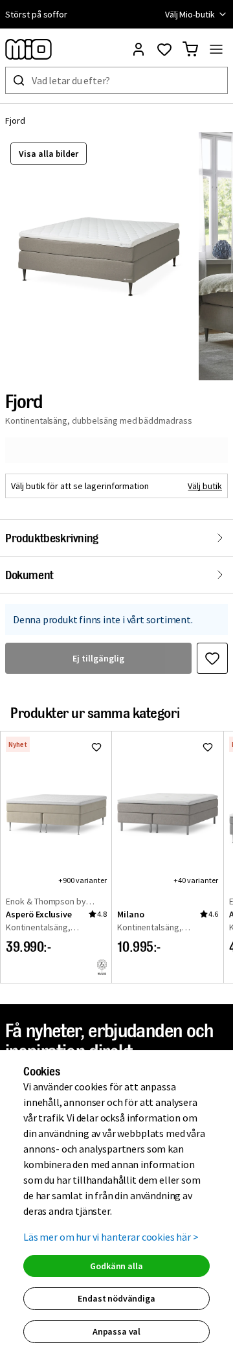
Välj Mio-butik (190, 14)
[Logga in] (138, 49)
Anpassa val (116, 1331)
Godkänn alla (116, 1266)
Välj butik (205, 486)
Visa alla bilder (48, 153)
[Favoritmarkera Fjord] (212, 658)
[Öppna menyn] (216, 49)
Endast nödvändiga (116, 1298)
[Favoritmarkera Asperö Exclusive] (96, 747)
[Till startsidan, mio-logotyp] (28, 49)
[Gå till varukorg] (190, 49)
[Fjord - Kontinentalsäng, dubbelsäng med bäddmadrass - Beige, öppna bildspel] (99, 256)
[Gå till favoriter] (164, 49)
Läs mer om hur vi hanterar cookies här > (111, 1236)
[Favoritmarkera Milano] (207, 747)
